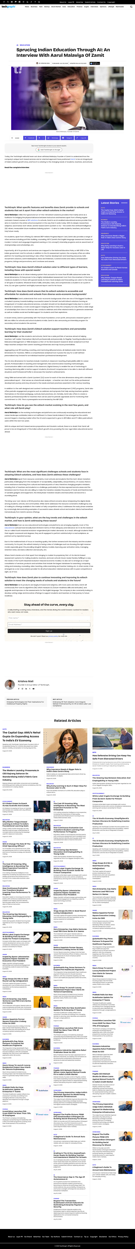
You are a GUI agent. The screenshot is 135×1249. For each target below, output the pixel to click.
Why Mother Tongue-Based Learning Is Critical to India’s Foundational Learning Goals (112, 279)
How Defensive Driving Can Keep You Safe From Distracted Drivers (113, 258)
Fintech (5, 1109)
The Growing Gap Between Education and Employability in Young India (17, 916)
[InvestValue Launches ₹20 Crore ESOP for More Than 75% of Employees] (42, 1114)
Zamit (73, 159)
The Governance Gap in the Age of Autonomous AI (69, 1178)
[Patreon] (15, 2)
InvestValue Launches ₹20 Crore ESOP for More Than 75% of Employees (17, 1113)
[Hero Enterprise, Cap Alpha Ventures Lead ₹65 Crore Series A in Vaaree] (42, 1002)
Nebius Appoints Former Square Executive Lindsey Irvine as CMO (14, 1021)
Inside (5, 842)
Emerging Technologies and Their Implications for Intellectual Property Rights (25, 703)
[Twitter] (7, 2)
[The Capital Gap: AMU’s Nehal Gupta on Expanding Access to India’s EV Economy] (65, 746)
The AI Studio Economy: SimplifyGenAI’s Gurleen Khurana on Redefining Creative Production (111, 821)
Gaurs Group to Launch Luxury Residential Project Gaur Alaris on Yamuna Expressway (16, 1067)
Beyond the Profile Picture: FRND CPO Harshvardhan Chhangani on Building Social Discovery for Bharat (70, 1116)
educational (10, 528)
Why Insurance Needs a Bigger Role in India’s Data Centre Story (113, 237)
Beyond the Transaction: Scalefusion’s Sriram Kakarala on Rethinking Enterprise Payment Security (69, 1204)
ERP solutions (33, 220)
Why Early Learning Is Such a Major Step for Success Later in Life (113, 247)
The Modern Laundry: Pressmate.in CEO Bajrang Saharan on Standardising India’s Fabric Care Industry (113, 225)
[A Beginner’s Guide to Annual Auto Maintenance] (125, 1169)
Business (104, 219)
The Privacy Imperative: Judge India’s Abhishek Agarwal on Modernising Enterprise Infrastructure (70, 1094)
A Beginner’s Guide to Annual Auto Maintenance (69, 1138)
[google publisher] (39, 2)
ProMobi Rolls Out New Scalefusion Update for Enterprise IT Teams (13, 1089)
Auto (103, 207)
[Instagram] (23, 2)
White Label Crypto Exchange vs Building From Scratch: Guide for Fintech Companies (16, 936)
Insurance (105, 233)
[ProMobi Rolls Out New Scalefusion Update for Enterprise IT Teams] (42, 1090)
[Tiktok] (31, 2)
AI (17, 45)
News (4, 976)
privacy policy (53, 636)
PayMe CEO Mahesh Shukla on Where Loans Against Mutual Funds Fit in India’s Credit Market (70, 1072)
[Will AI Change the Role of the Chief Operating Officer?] (42, 847)
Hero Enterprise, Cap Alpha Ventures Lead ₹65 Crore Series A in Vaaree (17, 1001)
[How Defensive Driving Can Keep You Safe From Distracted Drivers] (112, 739)
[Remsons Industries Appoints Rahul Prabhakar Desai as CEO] (125, 1048)
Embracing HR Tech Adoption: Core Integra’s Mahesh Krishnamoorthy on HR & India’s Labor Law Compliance (72, 704)
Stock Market (106, 265)
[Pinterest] (35, 2)
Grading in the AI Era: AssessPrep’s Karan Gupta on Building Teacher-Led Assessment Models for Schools (70, 1155)
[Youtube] (11, 2)
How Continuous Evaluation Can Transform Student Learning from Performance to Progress (16, 891)
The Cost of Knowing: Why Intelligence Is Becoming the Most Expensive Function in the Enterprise (16, 867)
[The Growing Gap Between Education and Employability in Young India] (42, 917)
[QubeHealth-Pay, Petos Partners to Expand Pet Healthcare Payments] (42, 1044)
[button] (131, 6)
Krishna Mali (45, 63)
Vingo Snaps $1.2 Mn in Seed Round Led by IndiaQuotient (15, 980)
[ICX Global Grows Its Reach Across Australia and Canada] (42, 806)
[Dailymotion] (19, 2)
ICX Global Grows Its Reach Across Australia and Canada (114, 268)
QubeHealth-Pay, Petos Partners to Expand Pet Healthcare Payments (13, 1043)
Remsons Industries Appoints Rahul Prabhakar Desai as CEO (70, 1051)
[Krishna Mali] (37, 63)
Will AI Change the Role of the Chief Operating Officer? (16, 845)
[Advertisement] (67, 27)
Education (25, 45)
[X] (30, 688)
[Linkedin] (27, 2)
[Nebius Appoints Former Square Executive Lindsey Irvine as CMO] (42, 1022)
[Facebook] (4, 2)
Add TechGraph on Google (50, 150)
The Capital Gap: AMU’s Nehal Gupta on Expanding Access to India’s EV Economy (112, 212)
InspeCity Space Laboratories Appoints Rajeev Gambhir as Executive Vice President (16, 959)
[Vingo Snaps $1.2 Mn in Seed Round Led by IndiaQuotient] (42, 982)
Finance (56, 1068)
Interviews (57, 1090)
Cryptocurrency (8, 932)
